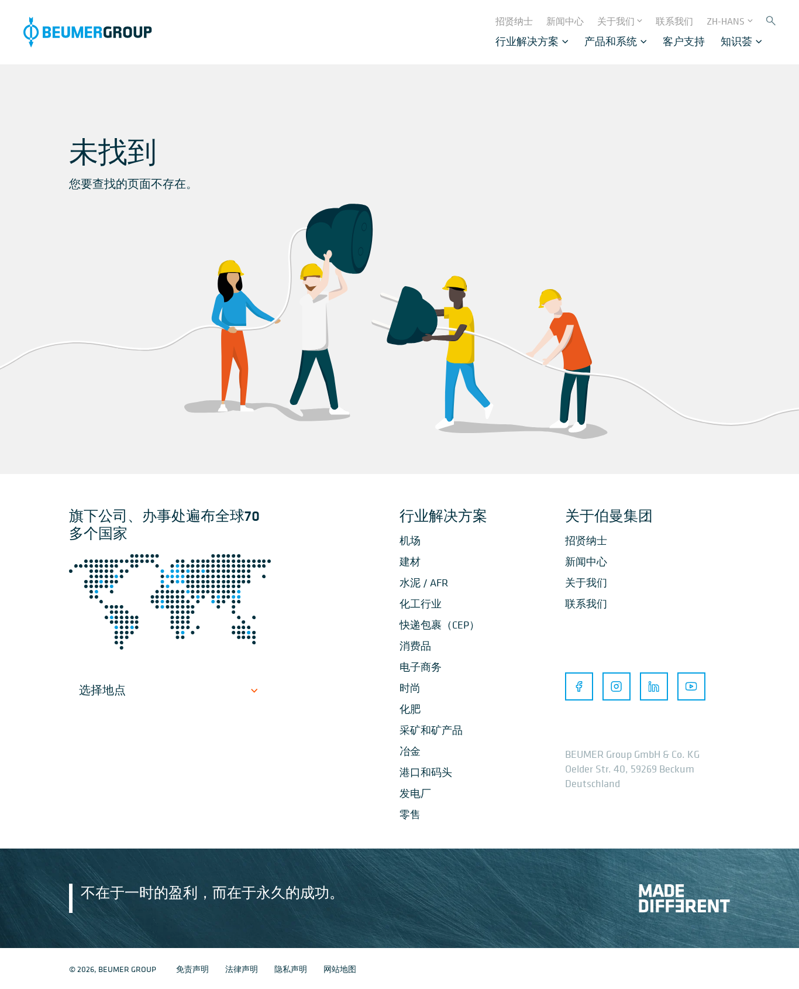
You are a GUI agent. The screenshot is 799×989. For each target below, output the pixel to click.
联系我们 (586, 603)
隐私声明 (290, 968)
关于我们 (586, 582)
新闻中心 (586, 561)
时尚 (410, 688)
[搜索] (771, 21)
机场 (410, 540)
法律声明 (241, 968)
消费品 (415, 646)
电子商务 (420, 667)
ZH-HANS (726, 21)
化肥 (410, 709)
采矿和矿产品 (431, 730)
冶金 (410, 751)
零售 (410, 814)
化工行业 (420, 603)
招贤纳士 (586, 540)
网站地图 (339, 968)
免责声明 (192, 968)
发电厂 (415, 793)
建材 (410, 561)
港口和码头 (425, 772)
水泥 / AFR (423, 582)
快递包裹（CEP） (439, 624)
